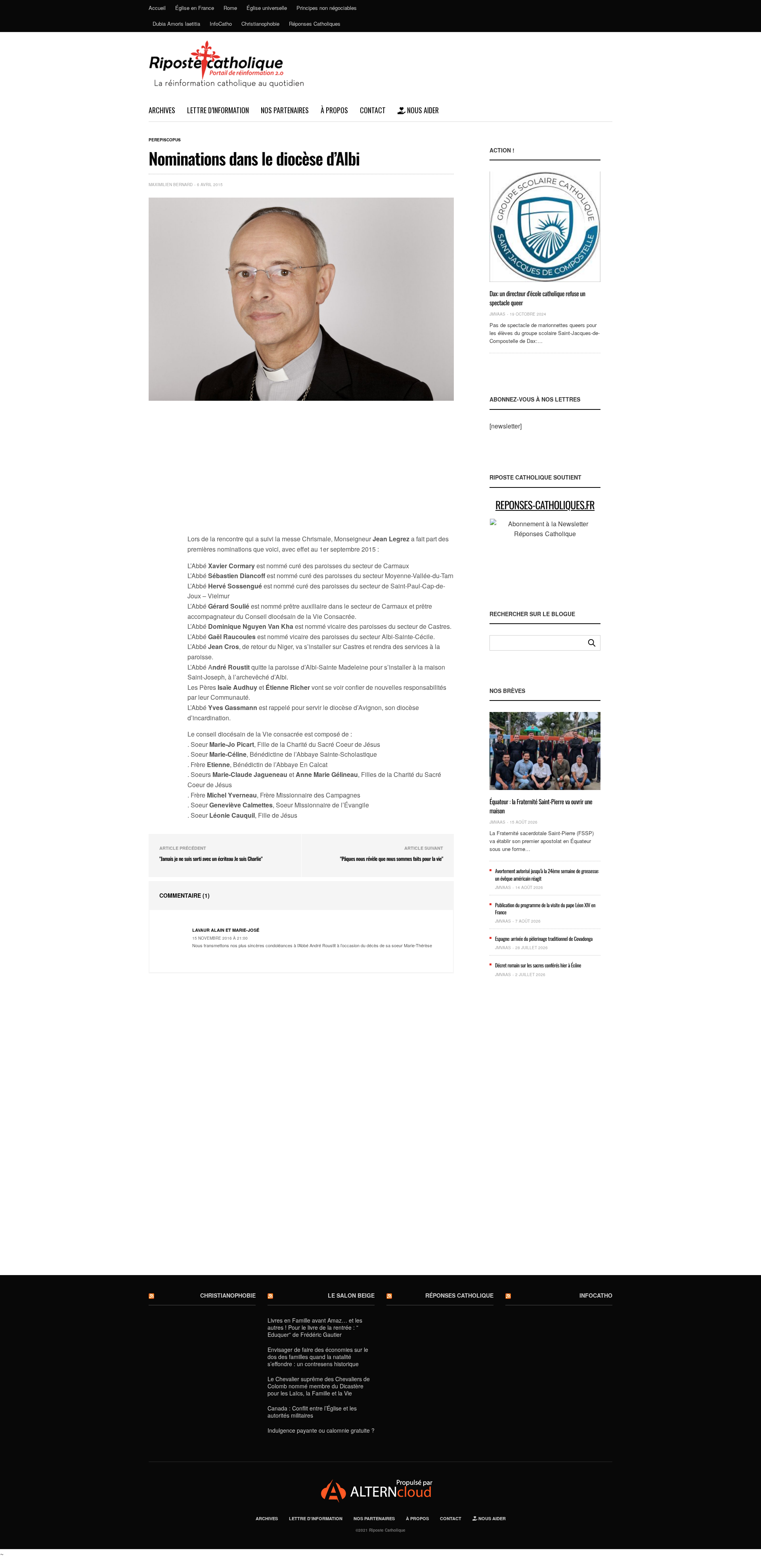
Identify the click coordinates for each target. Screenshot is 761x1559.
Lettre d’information (218, 110)
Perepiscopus (165, 140)
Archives (162, 110)
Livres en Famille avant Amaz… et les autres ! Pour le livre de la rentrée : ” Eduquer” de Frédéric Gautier (315, 1327)
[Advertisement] (320, 472)
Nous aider (422, 110)
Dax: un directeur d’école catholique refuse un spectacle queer (537, 298)
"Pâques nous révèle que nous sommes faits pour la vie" (391, 858)
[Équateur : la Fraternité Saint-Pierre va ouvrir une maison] (544, 751)
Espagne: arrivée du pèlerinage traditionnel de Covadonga (544, 938)
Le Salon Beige (351, 1295)
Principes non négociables (326, 7)
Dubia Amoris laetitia (176, 23)
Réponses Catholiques (314, 23)
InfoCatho (221, 23)
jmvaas (497, 314)
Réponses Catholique (459, 1295)
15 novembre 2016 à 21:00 (220, 938)
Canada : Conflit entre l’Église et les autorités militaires (312, 1411)
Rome (230, 7)
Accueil (157, 7)
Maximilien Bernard (171, 184)
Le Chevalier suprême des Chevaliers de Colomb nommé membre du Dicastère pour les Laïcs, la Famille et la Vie (319, 1386)
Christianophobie (260, 23)
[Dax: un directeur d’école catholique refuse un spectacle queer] (544, 226)
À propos (334, 110)
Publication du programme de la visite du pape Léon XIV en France (545, 908)
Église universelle (267, 7)
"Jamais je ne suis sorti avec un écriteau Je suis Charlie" (210, 858)
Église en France (194, 7)
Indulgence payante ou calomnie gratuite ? (321, 1430)
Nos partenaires (285, 110)
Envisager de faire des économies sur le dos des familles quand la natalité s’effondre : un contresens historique (318, 1357)
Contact (373, 110)
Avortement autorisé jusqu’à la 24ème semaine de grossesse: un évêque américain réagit (547, 874)
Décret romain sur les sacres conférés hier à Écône (538, 965)
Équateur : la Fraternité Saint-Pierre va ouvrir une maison (540, 806)
